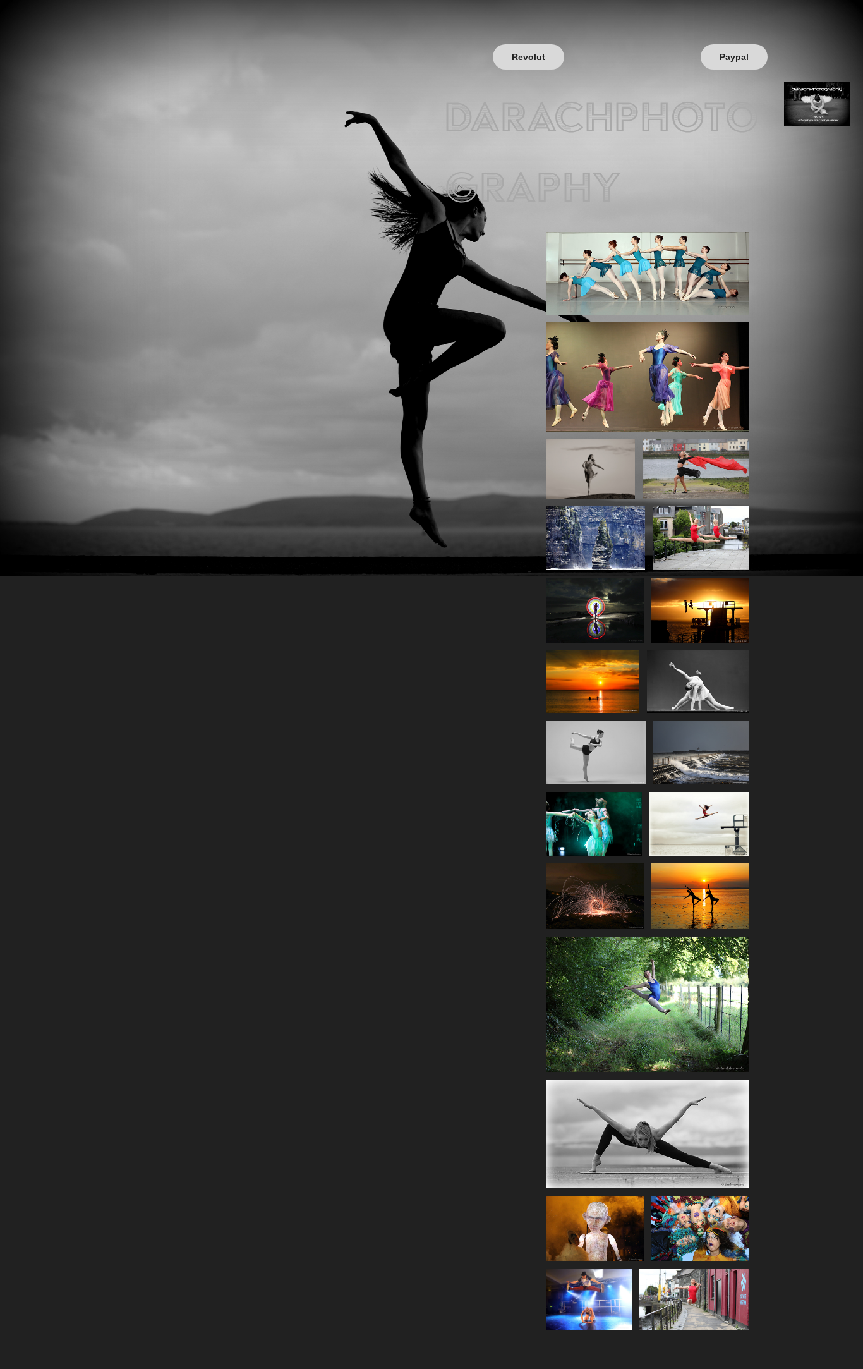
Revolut (528, 57)
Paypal (734, 57)
